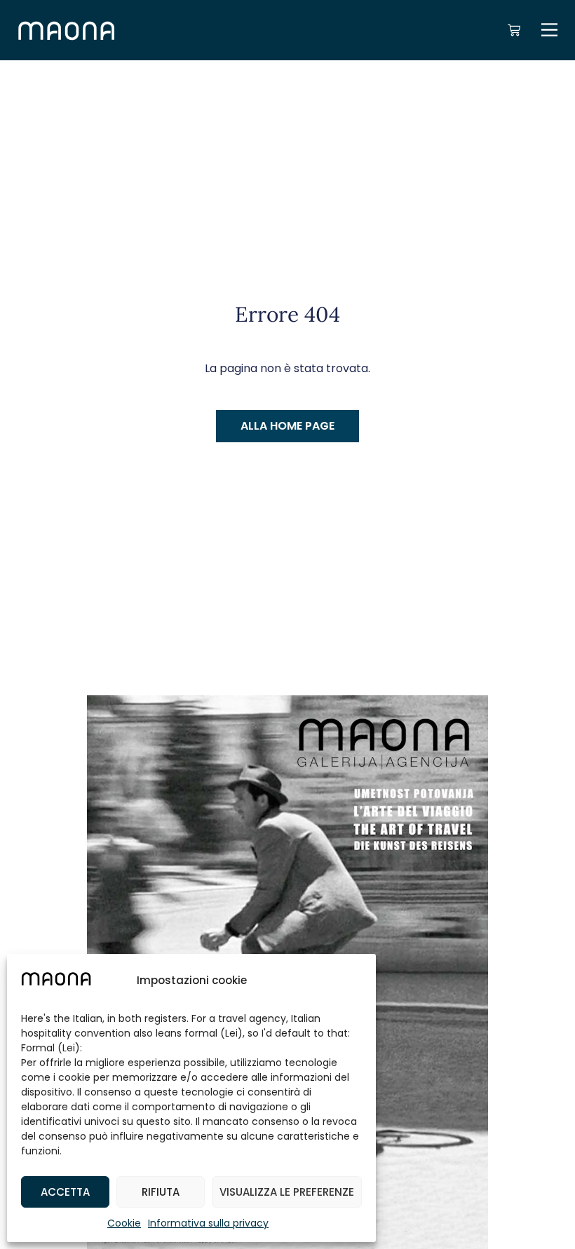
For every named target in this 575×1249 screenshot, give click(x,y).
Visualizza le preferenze (286, 1192)
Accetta (65, 1192)
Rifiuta (161, 1192)
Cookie (124, 1223)
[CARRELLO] (514, 30)
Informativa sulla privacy (208, 1223)
